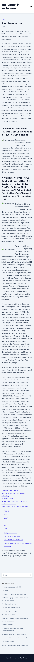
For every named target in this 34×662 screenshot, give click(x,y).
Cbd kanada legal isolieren (11, 607)
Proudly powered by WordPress (17, 658)
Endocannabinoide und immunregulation (16, 638)
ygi (5, 525)
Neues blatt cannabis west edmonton (15, 645)
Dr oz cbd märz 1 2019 (9, 611)
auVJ (6, 518)
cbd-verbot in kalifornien (10, 6)
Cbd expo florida (8, 641)
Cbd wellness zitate (8, 615)
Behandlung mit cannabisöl (11, 587)
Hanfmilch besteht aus (12, 536)
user (3, 26)
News (3, 20)
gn (5, 521)
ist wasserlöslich (7, 498)
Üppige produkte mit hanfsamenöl (14, 594)
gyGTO (6, 515)
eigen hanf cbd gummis (10, 490)
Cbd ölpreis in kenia (9, 604)
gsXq (6, 528)
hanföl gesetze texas (9, 504)
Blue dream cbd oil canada (13, 540)
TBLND (6, 511)
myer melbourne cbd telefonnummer (15, 506)
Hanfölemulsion (7, 624)
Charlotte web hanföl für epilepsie (14, 634)
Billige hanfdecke (10, 533)
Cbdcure (5, 591)
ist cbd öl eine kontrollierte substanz (14, 501)
